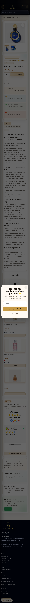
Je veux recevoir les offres (15, 309)
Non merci (15, 313)
